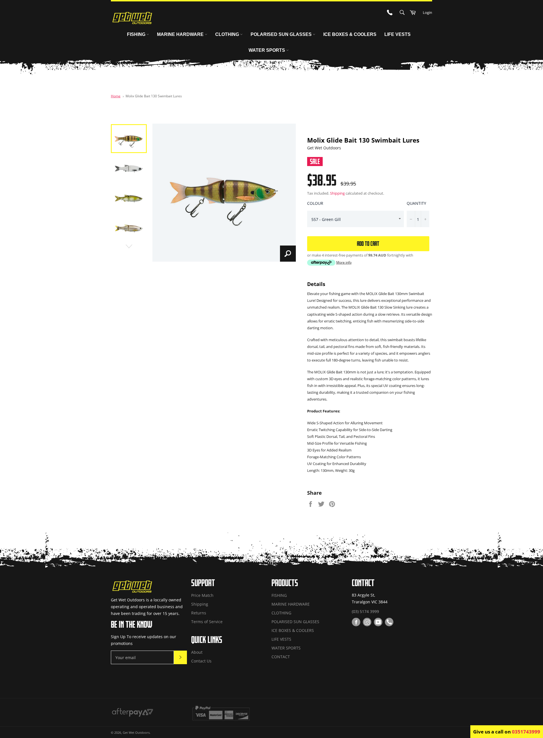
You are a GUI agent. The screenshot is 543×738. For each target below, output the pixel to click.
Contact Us (201, 661)
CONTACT (281, 656)
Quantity (416, 203)
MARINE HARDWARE (181, 34)
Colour (315, 203)
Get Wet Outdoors (136, 732)
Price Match (202, 595)
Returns (198, 613)
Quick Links (206, 639)
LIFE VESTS (397, 34)
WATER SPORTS (267, 50)
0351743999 (526, 731)
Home (115, 96)
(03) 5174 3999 (365, 611)
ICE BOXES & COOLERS (349, 34)
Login (427, 12)
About (196, 652)
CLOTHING (227, 34)
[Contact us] (389, 622)
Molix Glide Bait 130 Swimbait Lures (154, 96)
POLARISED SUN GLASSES (282, 34)
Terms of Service (207, 621)
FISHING (136, 34)
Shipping (337, 193)
